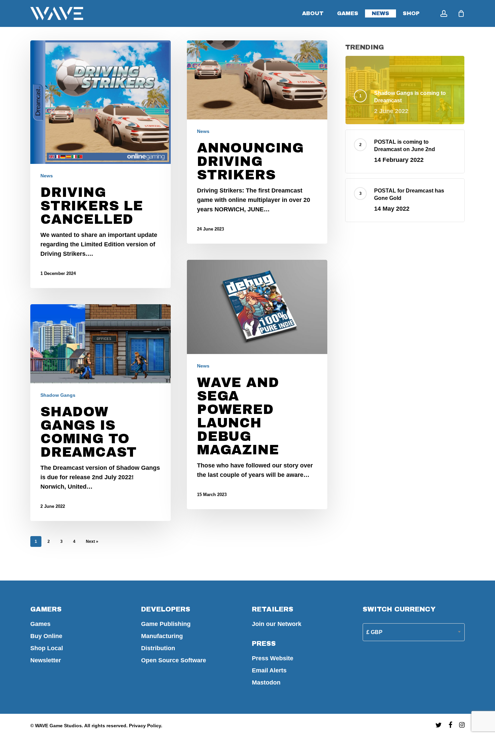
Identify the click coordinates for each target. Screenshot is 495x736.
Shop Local (46, 648)
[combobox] (414, 632)
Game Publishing (166, 624)
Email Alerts (269, 670)
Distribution (158, 648)
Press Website (272, 658)
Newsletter (45, 660)
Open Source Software (173, 660)
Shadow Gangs (57, 395)
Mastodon (266, 682)
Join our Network (276, 624)
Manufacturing (162, 636)
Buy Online (46, 636)
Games (40, 624)
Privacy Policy (145, 725)
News (46, 175)
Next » (92, 541)
